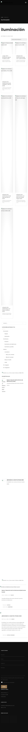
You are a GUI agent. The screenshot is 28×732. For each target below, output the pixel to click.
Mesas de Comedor (10, 354)
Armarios (6, 341)
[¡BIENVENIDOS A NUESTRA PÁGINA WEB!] (14, 612)
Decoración (5, 331)
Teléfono (3, 663)
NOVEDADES (13, 635)
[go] (24, 323)
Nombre (2, 654)
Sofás (6, 362)
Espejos (6, 333)
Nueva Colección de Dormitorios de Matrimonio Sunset (15, 380)
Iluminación (7, 336)
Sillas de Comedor (9, 357)
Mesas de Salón (8, 359)
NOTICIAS (8, 605)
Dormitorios (5, 339)
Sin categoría (6, 365)
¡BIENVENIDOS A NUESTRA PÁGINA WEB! (15, 480)
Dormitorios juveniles (9, 346)
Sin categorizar (6, 367)
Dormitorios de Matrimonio (10, 344)
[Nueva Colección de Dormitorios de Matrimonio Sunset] (14, 586)
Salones (5, 349)
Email (2, 659)
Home (2, 17)
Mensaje (3, 667)
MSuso (12, 595)
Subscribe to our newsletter (8, 682)
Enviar (4, 686)
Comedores (7, 352)
